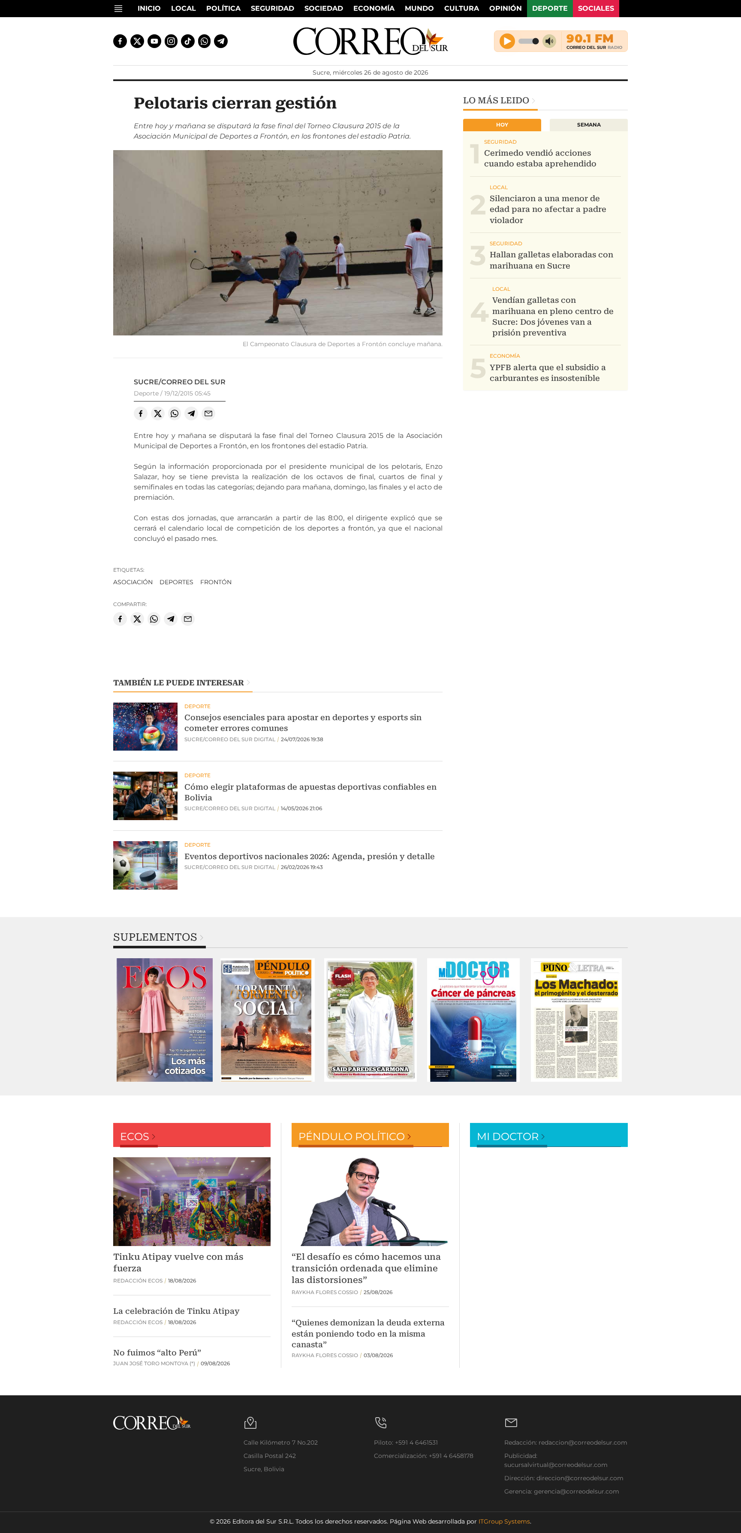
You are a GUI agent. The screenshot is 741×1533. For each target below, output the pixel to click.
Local (183, 8)
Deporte (550, 8)
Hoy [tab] (502, 124)
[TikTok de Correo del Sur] (188, 41)
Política (223, 8)
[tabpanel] (164, 1020)
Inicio (149, 8)
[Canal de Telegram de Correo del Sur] (221, 41)
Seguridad (272, 8)
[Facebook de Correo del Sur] (120, 41)
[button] (278, 244)
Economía (374, 8)
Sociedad (323, 8)
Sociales (596, 8)
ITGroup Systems (504, 1521)
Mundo (419, 8)
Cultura (461, 8)
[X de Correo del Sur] (137, 41)
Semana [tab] (589, 124)
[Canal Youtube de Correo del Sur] (154, 41)
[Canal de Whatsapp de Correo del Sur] (204, 41)
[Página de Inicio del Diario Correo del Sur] (370, 41)
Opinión (505, 8)
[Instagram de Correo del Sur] (171, 41)
